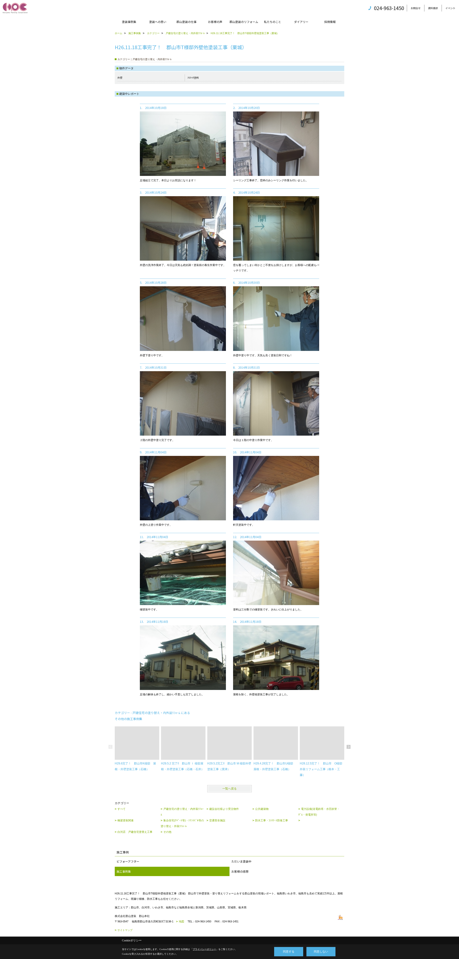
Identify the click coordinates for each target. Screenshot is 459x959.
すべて (121, 808)
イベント (450, 8)
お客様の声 (215, 22)
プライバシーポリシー (204, 949)
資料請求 (433, 8)
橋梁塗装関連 (125, 820)
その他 (167, 831)
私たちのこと (272, 22)
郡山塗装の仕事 (186, 22)
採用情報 (330, 22)
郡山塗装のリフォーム (244, 22)
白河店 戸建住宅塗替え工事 (134, 831)
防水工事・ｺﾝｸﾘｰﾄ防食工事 (271, 820)
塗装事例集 (129, 22)
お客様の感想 (240, 871)
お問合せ (416, 8)
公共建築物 (262, 808)
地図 (181, 921)
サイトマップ (125, 930)
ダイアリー (301, 22)
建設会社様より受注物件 (224, 808)
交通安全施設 (217, 820)
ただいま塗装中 (241, 861)
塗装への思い (157, 22)
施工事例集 (124, 871)
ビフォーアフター (128, 861)
